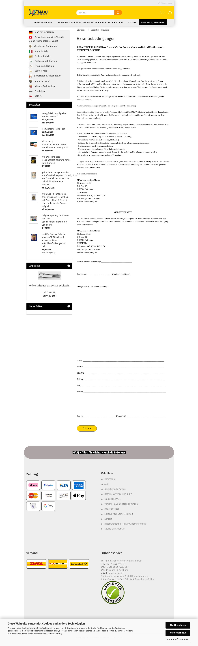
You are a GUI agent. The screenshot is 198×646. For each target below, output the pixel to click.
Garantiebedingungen (115, 489)
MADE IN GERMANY (44, 22)
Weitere (132, 22)
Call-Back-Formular (134, 579)
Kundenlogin (166, 3)
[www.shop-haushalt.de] (38, 12)
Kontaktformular (133, 576)
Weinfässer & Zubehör (45, 46)
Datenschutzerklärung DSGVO (118, 494)
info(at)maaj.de (115, 573)
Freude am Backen (44, 66)
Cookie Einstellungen (114, 528)
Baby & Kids (40, 70)
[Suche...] (118, 12)
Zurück (87, 428)
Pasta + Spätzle (42, 56)
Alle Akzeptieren (178, 625)
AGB (106, 484)
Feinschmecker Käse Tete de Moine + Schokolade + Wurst (90, 22)
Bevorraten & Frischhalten (47, 75)
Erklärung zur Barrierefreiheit (118, 514)
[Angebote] (68, 266)
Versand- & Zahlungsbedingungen (121, 504)
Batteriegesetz (111, 509)
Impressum (109, 479)
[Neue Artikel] (68, 306)
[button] (170, 12)
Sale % (37, 96)
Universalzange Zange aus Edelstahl (49, 285)
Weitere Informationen (178, 639)
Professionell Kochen (45, 61)
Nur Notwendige (178, 632)
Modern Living (42, 81)
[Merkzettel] (162, 12)
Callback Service (112, 499)
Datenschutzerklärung (51, 634)
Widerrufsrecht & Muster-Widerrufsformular (125, 524)
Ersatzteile (39, 91)
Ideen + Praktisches (44, 86)
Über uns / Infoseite (152, 22)
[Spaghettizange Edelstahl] (49, 275)
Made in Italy (41, 51)
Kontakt (108, 519)
